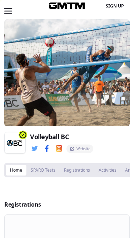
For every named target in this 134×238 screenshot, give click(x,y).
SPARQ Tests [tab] (43, 170)
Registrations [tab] (77, 170)
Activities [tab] (107, 170)
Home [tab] (16, 170)
